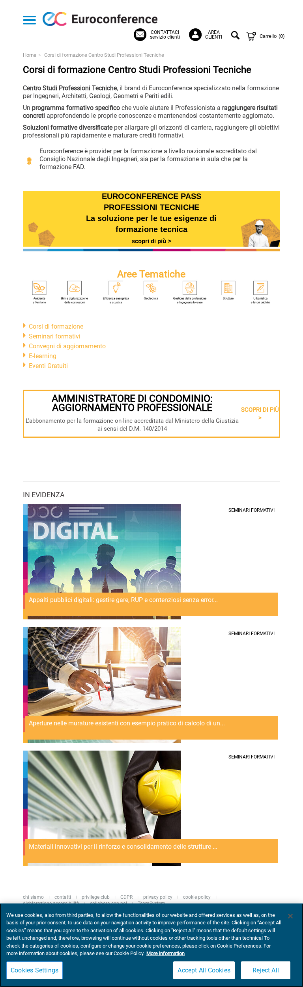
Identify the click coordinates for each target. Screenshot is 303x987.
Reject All (265, 970)
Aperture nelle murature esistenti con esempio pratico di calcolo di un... (127, 723)
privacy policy (157, 897)
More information (165, 953)
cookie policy (197, 897)
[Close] (290, 916)
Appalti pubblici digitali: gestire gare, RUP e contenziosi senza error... (123, 600)
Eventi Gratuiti (48, 366)
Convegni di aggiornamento (67, 346)
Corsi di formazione (56, 326)
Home (29, 55)
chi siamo (33, 897)
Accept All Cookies (204, 970)
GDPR (126, 897)
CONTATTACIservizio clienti (165, 35)
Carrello (272, 36)
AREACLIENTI (213, 35)
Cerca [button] (236, 36)
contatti (62, 897)
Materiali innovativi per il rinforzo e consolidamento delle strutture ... (123, 846)
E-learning (42, 356)
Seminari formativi (54, 336)
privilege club (96, 897)
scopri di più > (151, 241)
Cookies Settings (34, 970)
